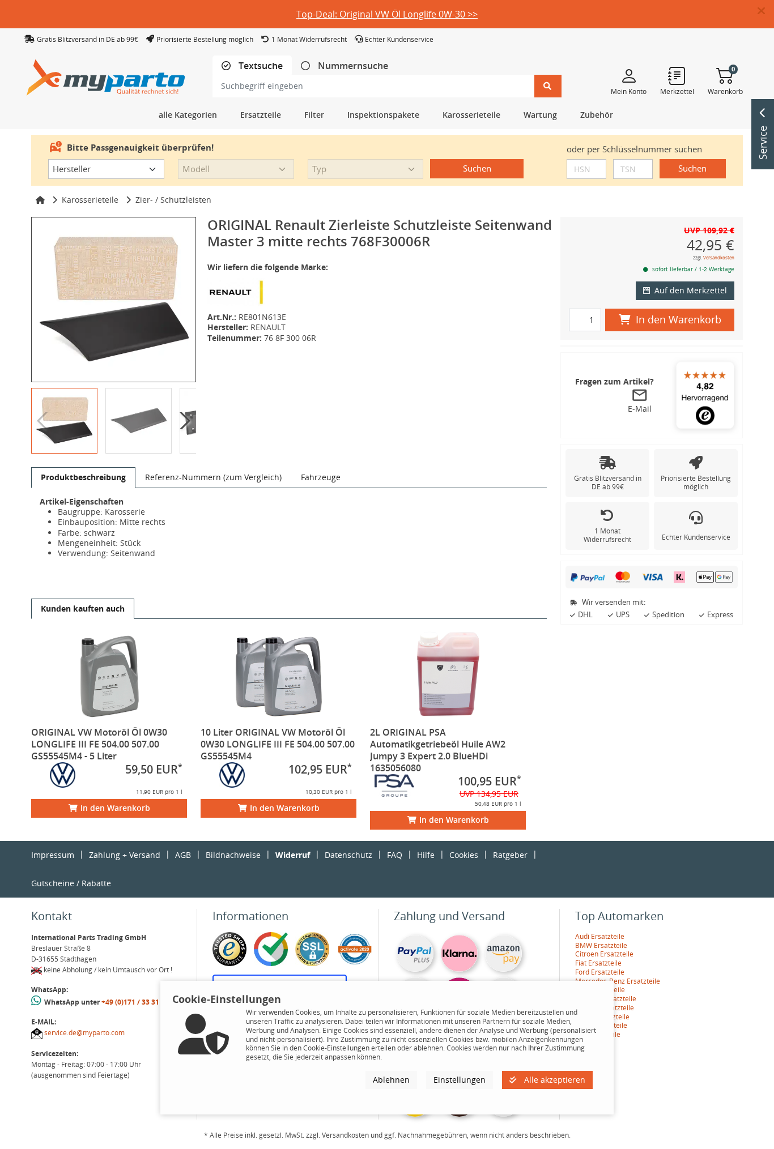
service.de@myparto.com (84, 1032)
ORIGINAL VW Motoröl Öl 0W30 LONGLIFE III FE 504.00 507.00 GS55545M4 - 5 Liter (99, 744)
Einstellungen (459, 1079)
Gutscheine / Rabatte (71, 883)
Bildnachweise (233, 854)
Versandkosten (718, 257)
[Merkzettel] (677, 75)
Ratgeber (510, 854)
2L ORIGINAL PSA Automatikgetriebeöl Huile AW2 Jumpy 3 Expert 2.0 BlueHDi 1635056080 (437, 750)
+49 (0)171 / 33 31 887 (137, 1002)
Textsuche (259, 66)
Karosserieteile (90, 199)
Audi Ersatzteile (599, 936)
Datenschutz (348, 854)
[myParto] (106, 74)
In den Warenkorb (115, 807)
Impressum (52, 854)
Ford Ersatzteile (599, 972)
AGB (183, 854)
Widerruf (292, 854)
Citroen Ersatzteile (604, 954)
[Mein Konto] (628, 75)
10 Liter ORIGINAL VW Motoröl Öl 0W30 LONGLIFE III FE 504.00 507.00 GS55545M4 (278, 744)
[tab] (252, 65)
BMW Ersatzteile (601, 945)
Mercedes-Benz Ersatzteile (617, 981)
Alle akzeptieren (553, 1079)
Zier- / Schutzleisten (173, 199)
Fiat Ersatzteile (598, 963)
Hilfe (426, 854)
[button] (766, 11)
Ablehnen (391, 1079)
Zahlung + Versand (124, 854)
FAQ (394, 854)
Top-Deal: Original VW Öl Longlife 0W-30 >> (387, 14)
